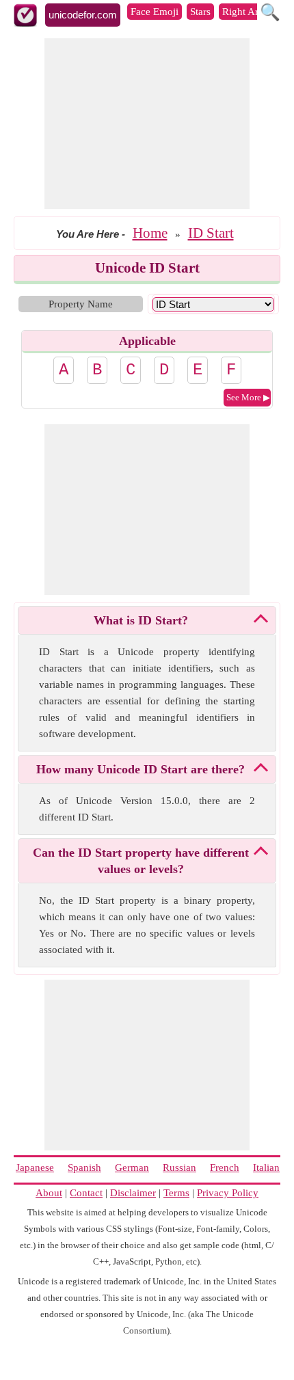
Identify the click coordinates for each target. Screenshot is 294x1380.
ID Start (211, 233)
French (224, 1167)
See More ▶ (248, 397)
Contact (86, 1192)
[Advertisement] (147, 123)
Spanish (84, 1167)
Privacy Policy (227, 1192)
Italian (266, 1167)
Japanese (35, 1167)
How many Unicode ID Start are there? (140, 769)
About (49, 1192)
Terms (176, 1192)
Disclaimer (133, 1192)
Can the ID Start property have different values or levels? (141, 861)
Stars (200, 11)
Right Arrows (250, 11)
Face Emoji (154, 11)
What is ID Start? (141, 620)
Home (150, 233)
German (132, 1167)
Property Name (81, 304)
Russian (179, 1167)
